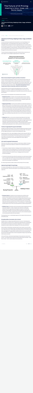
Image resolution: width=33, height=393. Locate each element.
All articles (3, 243)
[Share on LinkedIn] (29, 244)
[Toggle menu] (31, 1)
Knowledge (2, 35)
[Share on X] (31, 244)
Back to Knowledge (4, 18)
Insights (6, 35)
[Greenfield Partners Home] (4, 1)
